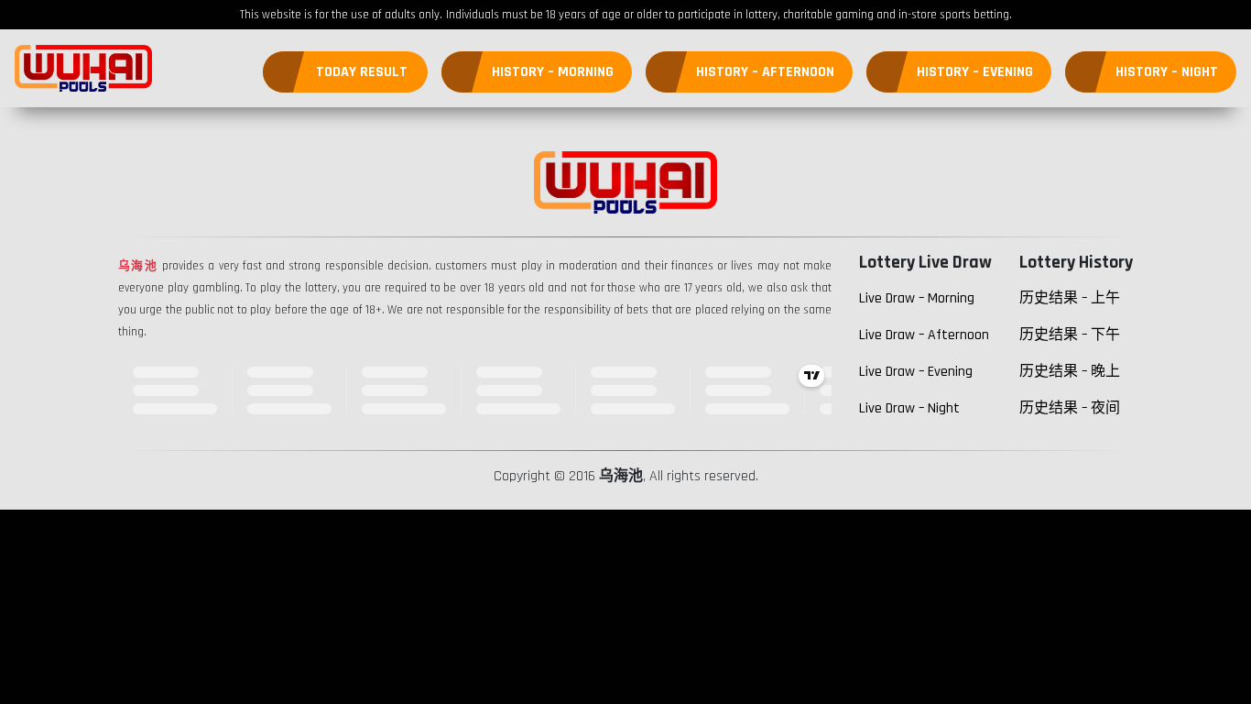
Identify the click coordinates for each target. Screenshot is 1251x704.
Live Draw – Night (909, 408)
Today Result (362, 72)
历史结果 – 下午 (1069, 335)
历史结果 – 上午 (1069, 298)
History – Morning (553, 72)
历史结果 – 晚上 (1069, 371)
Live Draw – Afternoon (924, 335)
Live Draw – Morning (916, 298)
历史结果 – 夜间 (1069, 408)
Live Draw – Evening (916, 371)
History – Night (1166, 72)
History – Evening (975, 72)
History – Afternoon (765, 72)
